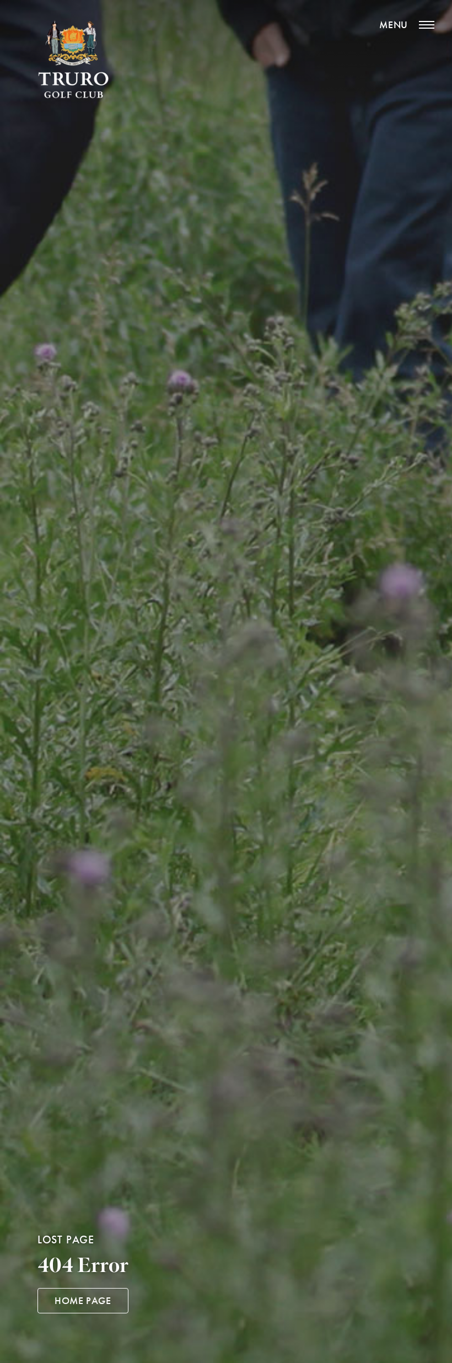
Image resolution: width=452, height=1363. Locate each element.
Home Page (83, 1301)
